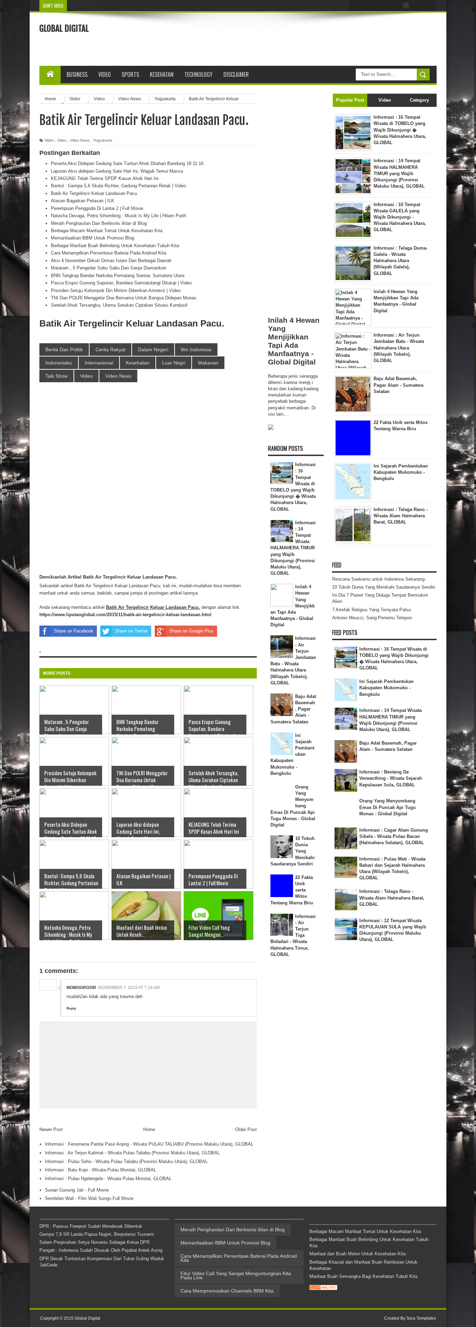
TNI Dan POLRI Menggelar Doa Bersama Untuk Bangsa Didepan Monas (124, 297)
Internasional (99, 363)
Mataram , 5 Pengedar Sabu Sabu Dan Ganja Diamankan (108, 267)
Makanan (208, 363)
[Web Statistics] (323, 1288)
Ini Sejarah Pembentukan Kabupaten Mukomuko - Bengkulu (386, 688)
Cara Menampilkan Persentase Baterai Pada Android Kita (108, 253)
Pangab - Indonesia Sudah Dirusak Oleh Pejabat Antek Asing (100, 1250)
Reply (71, 1008)
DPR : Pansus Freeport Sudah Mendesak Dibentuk (90, 1226)
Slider (49, 140)
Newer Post (51, 1129)
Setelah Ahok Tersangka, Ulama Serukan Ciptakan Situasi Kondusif (119, 305)
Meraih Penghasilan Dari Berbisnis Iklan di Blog (99, 223)
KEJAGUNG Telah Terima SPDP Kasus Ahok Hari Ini (105, 178)
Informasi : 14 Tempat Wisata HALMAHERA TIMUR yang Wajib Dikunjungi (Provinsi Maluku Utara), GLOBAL (293, 548)
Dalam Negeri (153, 349)
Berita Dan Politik (64, 349)
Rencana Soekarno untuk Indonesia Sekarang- (379, 579)
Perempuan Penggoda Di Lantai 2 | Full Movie (97, 208)
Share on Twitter (131, 631)
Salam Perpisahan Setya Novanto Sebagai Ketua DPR (94, 1242)
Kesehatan (137, 363)
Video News (80, 140)
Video (104, 74)
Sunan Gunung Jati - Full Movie (77, 1190)
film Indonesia (196, 349)
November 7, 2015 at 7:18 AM (129, 987)
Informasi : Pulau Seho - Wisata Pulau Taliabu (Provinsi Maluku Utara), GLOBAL (126, 1161)
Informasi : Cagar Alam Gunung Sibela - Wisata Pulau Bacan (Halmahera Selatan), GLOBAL (393, 836)
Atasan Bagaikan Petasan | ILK (82, 200)
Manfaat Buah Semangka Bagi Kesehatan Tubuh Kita (363, 1276)
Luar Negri (173, 363)
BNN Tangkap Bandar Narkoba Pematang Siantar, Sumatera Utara (117, 275)
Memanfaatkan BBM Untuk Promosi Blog (92, 238)
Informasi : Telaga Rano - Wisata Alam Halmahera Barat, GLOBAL (391, 897)
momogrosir (81, 987)
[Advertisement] (310, 38)
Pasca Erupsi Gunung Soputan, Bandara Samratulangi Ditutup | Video (121, 282)
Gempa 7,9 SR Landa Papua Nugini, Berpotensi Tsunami (96, 1234)
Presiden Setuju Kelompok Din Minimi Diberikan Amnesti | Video (116, 290)
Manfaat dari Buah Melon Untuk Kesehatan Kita (357, 1253)
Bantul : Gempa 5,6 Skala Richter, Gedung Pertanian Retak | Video (118, 185)
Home (149, 1129)
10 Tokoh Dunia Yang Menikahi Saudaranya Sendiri (383, 587)
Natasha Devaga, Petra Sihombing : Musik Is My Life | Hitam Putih (118, 215)
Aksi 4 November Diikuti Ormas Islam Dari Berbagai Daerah (111, 260)
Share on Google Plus (191, 631)
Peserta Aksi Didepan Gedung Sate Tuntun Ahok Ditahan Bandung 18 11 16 (127, 163)
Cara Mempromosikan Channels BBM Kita (227, 1291)
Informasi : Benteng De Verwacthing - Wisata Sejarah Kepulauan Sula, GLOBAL (390, 778)
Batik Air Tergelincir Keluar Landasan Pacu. (94, 193)
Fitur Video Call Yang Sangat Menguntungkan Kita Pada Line (236, 1275)
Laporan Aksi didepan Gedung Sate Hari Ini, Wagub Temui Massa (117, 171)
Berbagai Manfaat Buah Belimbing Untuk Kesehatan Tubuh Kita (115, 245)
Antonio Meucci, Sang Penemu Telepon (372, 617)
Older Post (246, 1129)
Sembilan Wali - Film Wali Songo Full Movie (89, 1198)
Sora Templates (421, 1318)
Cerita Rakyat (110, 349)
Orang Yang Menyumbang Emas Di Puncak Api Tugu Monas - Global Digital (387, 807)
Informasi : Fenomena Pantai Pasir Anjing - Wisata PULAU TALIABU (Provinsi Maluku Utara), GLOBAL (149, 1144)
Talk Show (56, 376)
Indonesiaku (58, 363)
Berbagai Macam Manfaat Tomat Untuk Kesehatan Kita (106, 230)
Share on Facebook (73, 631)
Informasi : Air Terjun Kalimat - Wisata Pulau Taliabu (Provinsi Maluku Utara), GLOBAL (132, 1152)
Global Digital (64, 28)
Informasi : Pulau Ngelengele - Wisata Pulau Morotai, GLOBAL (108, 1178)
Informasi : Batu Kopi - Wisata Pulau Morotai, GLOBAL (100, 1169)
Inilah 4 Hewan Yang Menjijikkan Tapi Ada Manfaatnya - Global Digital (294, 341)
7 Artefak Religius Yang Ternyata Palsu (371, 609)
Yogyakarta (102, 140)
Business (77, 74)
